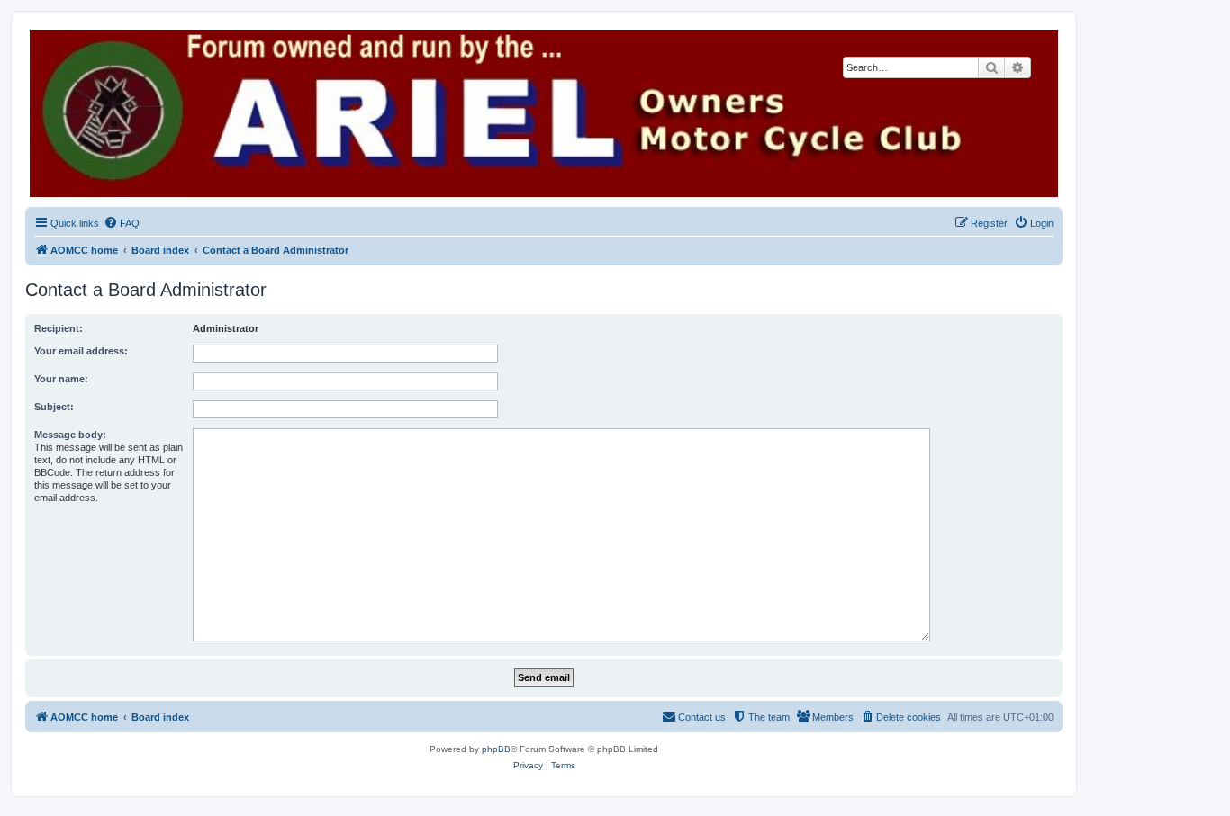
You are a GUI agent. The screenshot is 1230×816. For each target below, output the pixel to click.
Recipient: (58, 328)
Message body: (70, 434)
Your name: (61, 378)
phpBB (496, 749)
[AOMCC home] (544, 113)
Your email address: (81, 350)
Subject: (54, 406)
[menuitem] (122, 223)
